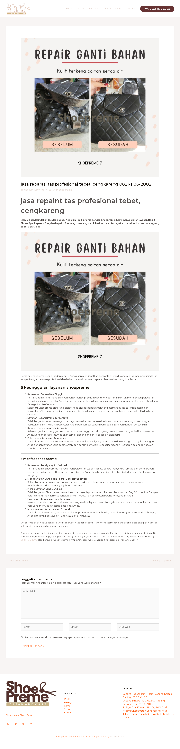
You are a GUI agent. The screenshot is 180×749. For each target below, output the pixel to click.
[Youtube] (30, 723)
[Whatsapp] (8, 723)
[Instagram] (23, 723)
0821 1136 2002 (29, 540)
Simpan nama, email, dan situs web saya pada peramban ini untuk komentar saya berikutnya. (76, 637)
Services (93, 8)
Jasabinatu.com (117, 736)
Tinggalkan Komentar (33, 189)
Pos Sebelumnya (17, 560)
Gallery (107, 8)
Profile (81, 8)
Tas (49, 189)
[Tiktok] (15, 723)
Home (69, 8)
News (118, 8)
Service (68, 709)
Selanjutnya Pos (163, 560)
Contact (130, 8)
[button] (157, 8)
